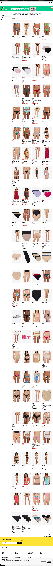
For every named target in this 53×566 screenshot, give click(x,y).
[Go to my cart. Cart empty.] (51, 3)
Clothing (41, 553)
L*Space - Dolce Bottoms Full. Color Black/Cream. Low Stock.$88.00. (26, 176)
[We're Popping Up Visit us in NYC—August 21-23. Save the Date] (26, 8)
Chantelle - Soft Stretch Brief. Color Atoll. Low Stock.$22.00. (47, 359)
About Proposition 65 (17, 557)
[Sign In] (49, 3)
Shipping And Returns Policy (19, 556)
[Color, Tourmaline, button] (13, 465)
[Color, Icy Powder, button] (13, 180)
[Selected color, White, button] (12, 344)
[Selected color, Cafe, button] (42, 403)
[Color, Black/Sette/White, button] (23, 526)
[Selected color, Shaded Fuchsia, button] (42, 200)
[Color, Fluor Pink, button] (16, 180)
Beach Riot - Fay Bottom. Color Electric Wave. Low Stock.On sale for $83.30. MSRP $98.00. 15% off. (16, 379)
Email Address (5, 542)
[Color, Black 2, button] (46, 302)
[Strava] (7, 548)
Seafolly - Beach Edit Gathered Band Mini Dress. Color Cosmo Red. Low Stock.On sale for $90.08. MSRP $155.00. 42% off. (16, 197)
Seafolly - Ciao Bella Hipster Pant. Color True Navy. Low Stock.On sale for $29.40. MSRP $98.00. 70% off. (26, 156)
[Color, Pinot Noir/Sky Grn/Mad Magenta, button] (23, 243)
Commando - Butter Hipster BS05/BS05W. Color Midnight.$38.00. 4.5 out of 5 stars (36, 52)
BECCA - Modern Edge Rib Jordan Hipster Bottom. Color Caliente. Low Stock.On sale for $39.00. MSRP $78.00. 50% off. (47, 73)
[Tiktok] (4, 548)
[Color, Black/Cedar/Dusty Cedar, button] (25, 77)
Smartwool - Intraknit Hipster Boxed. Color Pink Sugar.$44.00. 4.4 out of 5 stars (47, 218)
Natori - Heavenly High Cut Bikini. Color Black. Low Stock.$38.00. (36, 420)
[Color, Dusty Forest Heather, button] (23, 486)
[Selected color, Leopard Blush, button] (12, 180)
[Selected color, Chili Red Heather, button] (22, 486)
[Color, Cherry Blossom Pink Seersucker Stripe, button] (23, 120)
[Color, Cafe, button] (43, 323)
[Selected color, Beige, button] (32, 403)
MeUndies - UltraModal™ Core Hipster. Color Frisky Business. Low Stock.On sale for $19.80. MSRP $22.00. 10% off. (26, 218)
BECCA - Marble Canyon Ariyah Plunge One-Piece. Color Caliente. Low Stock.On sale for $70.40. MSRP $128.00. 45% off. (16, 501)
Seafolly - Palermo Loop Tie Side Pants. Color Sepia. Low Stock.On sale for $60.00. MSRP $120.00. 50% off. (16, 399)
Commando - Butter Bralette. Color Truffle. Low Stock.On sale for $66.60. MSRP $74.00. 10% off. (36, 482)
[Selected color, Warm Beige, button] (32, 243)
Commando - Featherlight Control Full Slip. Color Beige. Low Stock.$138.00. (16, 482)
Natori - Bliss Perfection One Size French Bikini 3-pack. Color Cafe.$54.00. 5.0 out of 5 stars (47, 399)
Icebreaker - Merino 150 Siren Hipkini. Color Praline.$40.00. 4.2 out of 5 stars (47, 298)
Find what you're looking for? (47, 536)
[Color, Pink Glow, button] (12, 140)
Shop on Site (45, 10)
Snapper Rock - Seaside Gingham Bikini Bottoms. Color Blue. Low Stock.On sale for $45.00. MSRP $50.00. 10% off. (36, 136)
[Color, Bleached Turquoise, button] (12, 120)
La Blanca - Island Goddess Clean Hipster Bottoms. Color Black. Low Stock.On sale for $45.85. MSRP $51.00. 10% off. (36, 116)
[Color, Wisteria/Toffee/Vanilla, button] (16, 526)
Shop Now (32, 0)
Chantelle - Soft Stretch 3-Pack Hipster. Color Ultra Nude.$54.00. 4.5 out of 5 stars (16, 279)
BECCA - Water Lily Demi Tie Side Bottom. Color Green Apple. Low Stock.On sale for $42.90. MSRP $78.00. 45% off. (16, 359)
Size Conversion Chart (30, 552)
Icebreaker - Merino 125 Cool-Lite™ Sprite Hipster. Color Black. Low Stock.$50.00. (47, 239)
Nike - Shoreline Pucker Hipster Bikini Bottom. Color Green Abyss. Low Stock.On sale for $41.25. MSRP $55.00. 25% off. (26, 94)
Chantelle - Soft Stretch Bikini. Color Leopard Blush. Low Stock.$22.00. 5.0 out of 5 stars (16, 176)
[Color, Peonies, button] (23, 302)
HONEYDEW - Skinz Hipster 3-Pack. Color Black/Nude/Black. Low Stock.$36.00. (16, 218)
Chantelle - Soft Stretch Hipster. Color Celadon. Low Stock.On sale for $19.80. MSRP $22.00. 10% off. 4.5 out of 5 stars (26, 279)
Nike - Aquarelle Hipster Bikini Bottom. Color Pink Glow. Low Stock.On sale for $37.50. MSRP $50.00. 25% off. (47, 94)
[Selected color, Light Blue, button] (12, 323)
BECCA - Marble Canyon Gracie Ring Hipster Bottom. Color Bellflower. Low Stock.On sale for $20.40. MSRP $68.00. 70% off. (16, 94)
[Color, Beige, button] (23, 465)
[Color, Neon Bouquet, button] (33, 506)
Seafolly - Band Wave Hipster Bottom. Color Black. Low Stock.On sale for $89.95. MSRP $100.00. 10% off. (47, 116)
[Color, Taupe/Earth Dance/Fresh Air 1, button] (15, 526)
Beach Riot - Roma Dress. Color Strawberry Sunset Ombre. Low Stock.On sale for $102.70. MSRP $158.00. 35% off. (47, 176)
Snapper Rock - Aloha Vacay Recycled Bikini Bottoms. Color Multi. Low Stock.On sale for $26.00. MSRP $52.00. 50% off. (36, 440)
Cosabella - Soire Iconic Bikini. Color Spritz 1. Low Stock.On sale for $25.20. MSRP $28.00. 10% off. (16, 440)
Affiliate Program (29, 553)
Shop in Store (50, 10)
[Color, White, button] (13, 323)
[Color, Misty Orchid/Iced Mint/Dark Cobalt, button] (25, 243)
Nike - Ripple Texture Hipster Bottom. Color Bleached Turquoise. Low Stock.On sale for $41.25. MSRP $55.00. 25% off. (16, 136)
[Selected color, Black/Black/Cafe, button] (22, 243)
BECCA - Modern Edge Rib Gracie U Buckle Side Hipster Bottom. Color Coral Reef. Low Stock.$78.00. (16, 52)
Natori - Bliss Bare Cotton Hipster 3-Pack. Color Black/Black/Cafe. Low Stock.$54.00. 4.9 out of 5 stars (26, 239)
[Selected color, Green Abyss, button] (22, 98)
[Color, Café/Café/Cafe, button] (33, 302)
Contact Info (16, 553)
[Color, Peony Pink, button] (15, 180)
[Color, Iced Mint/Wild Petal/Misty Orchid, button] (26, 243)
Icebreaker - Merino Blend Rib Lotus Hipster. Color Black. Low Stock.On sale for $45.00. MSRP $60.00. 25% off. (36, 73)
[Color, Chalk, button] (23, 323)
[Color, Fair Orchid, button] (36, 243)
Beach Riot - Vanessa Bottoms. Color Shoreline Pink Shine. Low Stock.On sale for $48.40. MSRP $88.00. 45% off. (47, 501)
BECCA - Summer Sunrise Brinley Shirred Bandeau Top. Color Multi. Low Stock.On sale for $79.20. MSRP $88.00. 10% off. (26, 379)
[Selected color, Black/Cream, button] (12, 465)
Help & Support (50, 5)
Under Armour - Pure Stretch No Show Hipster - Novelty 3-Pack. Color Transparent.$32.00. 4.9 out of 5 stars (36, 197)
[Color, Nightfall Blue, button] (45, 222)
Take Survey (28, 556)
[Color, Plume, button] (33, 243)
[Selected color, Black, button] (42, 243)
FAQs (15, 552)
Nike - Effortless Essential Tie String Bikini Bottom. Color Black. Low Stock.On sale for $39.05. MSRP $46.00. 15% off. (26, 319)
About (3, 552)
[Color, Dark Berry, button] (43, 243)
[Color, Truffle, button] (43, 444)
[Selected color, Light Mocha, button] (32, 323)
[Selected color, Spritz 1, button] (12, 444)
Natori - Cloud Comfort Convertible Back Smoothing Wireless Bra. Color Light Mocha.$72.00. (36, 319)
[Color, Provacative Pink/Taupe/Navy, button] (18, 526)
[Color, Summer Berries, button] (22, 302)
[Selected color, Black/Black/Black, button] (32, 302)
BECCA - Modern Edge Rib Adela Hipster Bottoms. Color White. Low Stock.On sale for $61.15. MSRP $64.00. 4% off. (36, 32)
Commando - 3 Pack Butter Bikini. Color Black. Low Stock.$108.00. (26, 420)
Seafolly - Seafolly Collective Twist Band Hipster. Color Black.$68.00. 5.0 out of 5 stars (47, 136)
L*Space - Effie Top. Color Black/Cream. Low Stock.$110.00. (16, 461)
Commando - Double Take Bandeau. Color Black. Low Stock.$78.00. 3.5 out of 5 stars (26, 461)
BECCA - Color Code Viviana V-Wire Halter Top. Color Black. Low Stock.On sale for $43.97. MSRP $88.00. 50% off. (26, 359)
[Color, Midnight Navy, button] (33, 98)
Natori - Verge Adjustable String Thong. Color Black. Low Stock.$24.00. (47, 319)
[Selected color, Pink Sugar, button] (42, 222)
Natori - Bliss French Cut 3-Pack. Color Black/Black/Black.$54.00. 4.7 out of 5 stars (36, 298)
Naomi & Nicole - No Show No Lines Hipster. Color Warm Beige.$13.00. (36, 239)
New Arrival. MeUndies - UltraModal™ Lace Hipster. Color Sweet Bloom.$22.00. (47, 279)
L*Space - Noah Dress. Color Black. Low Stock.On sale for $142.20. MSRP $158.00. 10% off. (36, 176)
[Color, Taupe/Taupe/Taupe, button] (17, 526)
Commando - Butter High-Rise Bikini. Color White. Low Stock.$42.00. (47, 440)
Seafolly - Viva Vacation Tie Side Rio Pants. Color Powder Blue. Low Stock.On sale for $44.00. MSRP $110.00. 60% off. (26, 136)
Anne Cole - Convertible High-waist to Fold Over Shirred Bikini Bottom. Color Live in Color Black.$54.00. (36, 218)
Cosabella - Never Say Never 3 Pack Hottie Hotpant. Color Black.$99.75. (26, 522)
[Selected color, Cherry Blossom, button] (22, 444)
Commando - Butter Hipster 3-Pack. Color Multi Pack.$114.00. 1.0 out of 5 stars (47, 52)
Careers (3, 553)
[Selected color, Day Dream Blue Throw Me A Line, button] (22, 120)
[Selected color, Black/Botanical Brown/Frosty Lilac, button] (22, 77)
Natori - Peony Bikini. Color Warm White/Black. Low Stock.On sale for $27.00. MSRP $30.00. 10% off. (47, 420)
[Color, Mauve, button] (18, 180)
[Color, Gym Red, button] (23, 98)
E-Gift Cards (29, 557)
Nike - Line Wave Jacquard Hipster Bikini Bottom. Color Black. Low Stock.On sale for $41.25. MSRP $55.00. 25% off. (16, 116)
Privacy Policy (27, 560)
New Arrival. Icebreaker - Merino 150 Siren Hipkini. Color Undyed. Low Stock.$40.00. (36, 339)
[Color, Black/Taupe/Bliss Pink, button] (13, 526)
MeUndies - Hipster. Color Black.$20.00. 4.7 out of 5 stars (16, 239)
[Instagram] (2, 548)
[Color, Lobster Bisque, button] (23, 444)
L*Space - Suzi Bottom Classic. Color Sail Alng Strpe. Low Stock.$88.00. (36, 156)
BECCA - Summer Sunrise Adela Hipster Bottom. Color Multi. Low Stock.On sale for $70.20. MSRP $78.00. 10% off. (16, 32)
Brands (41, 552)
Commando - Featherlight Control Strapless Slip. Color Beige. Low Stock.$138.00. (36, 461)
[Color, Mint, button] (45, 243)
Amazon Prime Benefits (5, 556)
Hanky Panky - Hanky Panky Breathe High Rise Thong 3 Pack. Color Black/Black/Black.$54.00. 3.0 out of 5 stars (16, 522)
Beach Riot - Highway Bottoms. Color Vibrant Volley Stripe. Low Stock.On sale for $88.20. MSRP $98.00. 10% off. (36, 501)
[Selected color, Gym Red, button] (32, 98)
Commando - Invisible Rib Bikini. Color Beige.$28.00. (16, 420)
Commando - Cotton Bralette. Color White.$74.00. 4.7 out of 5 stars (47, 461)
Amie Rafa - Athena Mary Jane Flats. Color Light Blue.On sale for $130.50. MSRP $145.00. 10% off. (16, 319)
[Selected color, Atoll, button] (42, 364)
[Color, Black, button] (25, 98)
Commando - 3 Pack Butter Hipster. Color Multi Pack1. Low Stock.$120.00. (16, 73)
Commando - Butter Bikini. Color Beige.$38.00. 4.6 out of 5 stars (36, 399)
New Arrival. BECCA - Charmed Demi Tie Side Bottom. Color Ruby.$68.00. (47, 339)
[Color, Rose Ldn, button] (43, 364)
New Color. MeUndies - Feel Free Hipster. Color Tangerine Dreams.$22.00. (26, 298)
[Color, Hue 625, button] (45, 200)
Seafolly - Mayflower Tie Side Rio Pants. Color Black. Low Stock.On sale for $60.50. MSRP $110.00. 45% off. (47, 379)
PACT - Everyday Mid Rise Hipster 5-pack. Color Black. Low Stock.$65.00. (26, 259)
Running (41, 556)
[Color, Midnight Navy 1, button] (42, 302)
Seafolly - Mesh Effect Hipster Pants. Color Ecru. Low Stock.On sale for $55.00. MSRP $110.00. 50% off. (16, 156)
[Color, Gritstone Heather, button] (46, 243)
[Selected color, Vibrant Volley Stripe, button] (32, 506)
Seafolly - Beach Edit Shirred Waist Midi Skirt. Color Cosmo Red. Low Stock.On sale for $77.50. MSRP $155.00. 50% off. (47, 156)
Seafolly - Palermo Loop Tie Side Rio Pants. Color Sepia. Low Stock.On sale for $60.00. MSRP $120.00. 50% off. (26, 399)
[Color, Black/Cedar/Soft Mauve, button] (23, 77)
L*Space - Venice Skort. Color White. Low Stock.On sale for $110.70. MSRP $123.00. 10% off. (16, 339)
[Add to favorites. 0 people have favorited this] (20, 23)
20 (49, 534)
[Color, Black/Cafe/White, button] (35, 302)
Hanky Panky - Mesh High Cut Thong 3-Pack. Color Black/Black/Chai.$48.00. (47, 522)
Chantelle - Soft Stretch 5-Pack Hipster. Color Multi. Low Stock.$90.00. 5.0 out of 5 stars (36, 259)
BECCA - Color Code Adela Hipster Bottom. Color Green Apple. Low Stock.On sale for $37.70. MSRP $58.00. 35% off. (47, 32)
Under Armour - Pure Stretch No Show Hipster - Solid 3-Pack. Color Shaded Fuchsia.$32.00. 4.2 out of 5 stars (47, 197)
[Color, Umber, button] (43, 302)
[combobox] (16, 3)
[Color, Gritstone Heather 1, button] (45, 302)
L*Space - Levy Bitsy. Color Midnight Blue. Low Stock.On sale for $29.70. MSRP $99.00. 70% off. (26, 501)
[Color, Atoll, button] (17, 180)
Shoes (40, 557)
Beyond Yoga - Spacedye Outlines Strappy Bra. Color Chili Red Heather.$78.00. (26, 482)
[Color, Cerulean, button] (35, 243)
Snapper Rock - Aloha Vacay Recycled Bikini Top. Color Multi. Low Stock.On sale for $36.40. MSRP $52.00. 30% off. (36, 359)
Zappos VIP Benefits (5, 557)
